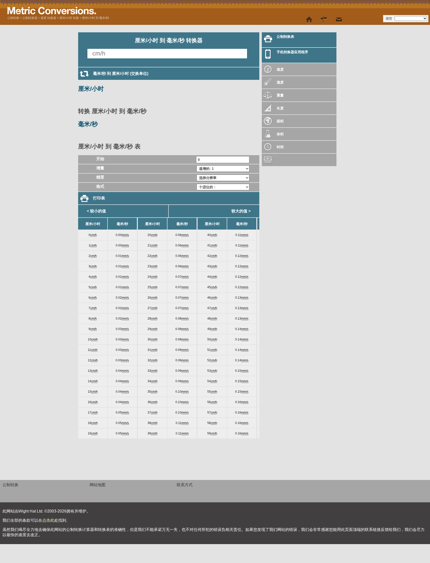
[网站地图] (324, 20)
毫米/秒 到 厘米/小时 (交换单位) (120, 73)
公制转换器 (29, 18)
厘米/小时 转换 (69, 18)
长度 (280, 108)
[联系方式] (339, 20)
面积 (280, 121)
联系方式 (185, 485)
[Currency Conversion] (299, 160)
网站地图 (98, 485)
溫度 (280, 82)
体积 (280, 134)
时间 (280, 147)
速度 (280, 69)
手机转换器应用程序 (292, 52)
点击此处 (50, 520)
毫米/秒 (88, 124)
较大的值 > (241, 211)
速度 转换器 (48, 18)
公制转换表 (285, 37)
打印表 (99, 198)
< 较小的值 (96, 211)
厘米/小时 (91, 88)
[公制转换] (69, 10)
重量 (280, 95)
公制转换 (13, 18)
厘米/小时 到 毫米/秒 (95, 18)
